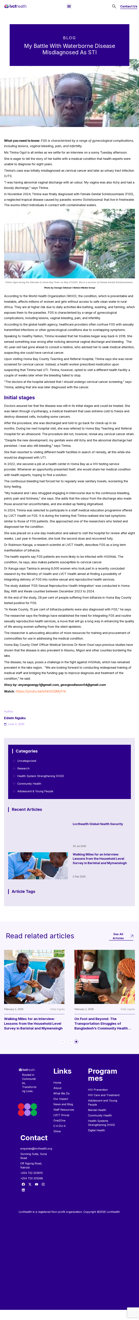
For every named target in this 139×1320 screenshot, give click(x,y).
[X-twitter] (30, 1184)
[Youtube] (36, 1184)
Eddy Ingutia (57, 1009)
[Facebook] (23, 1184)
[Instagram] (43, 1184)
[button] (69, 6)
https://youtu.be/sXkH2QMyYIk (41, 691)
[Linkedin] (23, 1190)
